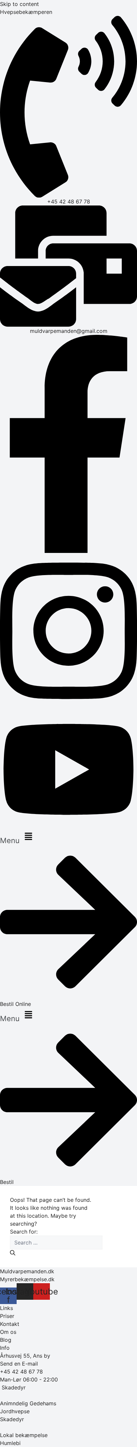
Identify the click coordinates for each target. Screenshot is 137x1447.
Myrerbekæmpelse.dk (27, 1279)
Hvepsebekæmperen (26, 12)
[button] (68, 837)
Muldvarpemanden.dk (27, 1271)
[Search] (12, 1252)
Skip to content (19, 4)
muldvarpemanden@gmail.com (68, 331)
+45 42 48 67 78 (68, 201)
